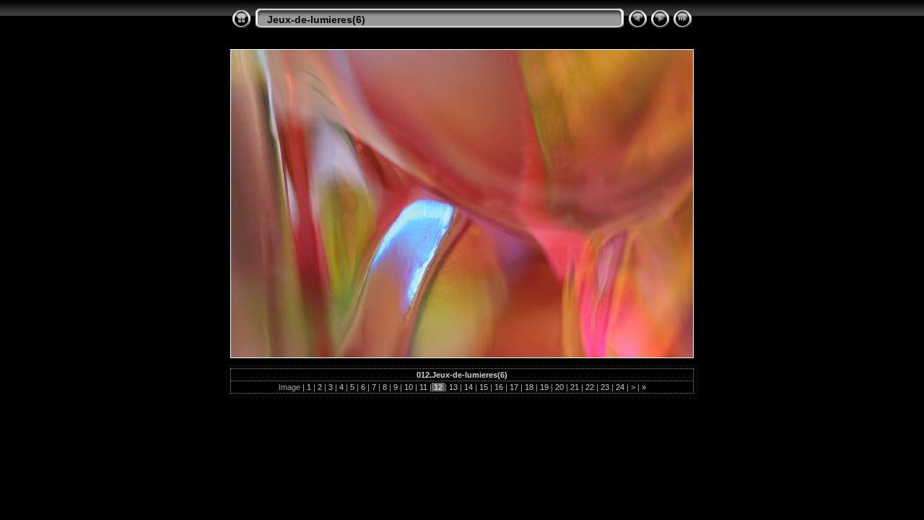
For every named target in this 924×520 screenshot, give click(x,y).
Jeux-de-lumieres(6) (316, 19)
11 (423, 387)
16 (498, 387)
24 (620, 387)
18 (529, 387)
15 (483, 387)
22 (589, 387)
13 (453, 387)
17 (513, 387)
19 (544, 387)
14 (468, 387)
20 (559, 387)
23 (604, 387)
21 (574, 387)
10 (408, 387)
